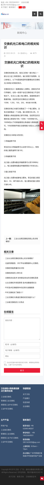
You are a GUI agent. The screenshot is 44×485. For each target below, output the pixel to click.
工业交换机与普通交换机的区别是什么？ (20, 297)
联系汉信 (20, 477)
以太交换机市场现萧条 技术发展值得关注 (20, 283)
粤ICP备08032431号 (35, 472)
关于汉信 (26, 394)
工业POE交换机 (7, 442)
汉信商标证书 (30, 477)
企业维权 (26, 406)
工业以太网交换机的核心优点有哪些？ (19, 258)
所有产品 (4, 426)
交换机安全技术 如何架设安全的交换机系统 (21, 278)
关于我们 (4, 7)
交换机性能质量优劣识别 (14, 268)
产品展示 (26, 398)
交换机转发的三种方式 (13, 273)
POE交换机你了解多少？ (14, 292)
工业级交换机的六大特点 (14, 302)
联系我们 (12, 7)
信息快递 (26, 402)
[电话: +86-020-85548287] (42, 123)
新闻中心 (22, 32)
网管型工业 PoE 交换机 (9, 438)
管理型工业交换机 (8, 434)
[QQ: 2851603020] (42, 128)
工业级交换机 (6, 430)
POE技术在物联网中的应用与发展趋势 (19, 288)
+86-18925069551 (12, 2)
